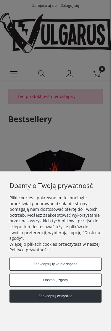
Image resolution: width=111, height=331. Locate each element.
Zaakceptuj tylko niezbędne (55, 264)
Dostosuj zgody (55, 280)
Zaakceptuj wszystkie (55, 296)
